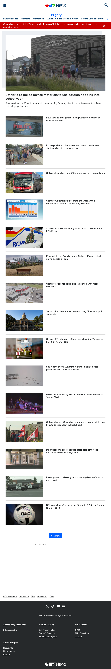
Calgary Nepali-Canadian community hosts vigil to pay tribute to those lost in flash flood (75, 423)
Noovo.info (8, 648)
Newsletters (42, 596)
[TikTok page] (52, 606)
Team (52, 596)
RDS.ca (6, 654)
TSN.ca (78, 636)
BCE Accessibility (10, 630)
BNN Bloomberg (82, 633)
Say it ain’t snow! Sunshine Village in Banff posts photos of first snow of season (72, 368)
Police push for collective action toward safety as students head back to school (72, 147)
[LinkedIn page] (63, 606)
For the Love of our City (92, 19)
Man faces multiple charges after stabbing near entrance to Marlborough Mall (72, 451)
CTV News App (10, 596)
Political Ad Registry (48, 636)
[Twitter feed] (47, 606)
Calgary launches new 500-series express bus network (75, 173)
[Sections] (5, 5)
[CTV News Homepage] (55, 5)
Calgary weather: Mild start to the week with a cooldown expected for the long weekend (70, 202)
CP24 (77, 630)
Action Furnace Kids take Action (62, 19)
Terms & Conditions (47, 633)
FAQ (33, 596)
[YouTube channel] (58, 606)
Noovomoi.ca (9, 651)
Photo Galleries (10, 19)
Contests (25, 19)
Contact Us (38, 19)
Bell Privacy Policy (47, 630)
